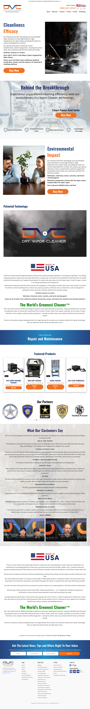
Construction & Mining (44, 687)
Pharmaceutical (42, 695)
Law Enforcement (42, 667)
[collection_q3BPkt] (28, 412)
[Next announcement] (86, 1)
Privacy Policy (57, 665)
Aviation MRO (41, 671)
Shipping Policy (58, 669)
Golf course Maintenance (44, 693)
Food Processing (42, 691)
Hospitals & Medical (43, 675)
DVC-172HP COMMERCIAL (76, 381)
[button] (78, 8)
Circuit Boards (41, 673)
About (23, 667)
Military (40, 665)
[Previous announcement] (4, 1)
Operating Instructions (59, 675)
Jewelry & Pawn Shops (44, 677)
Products (24, 673)
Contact (24, 671)
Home (23, 665)
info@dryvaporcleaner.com (9, 671)
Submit (69, 653)
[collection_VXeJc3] (62, 412)
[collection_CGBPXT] (45, 412)
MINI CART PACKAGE (34, 381)
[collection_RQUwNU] (80, 412)
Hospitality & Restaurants (44, 689)
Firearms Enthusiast (43, 669)
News (23, 669)
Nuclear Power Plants (44, 685)
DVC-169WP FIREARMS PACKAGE (13, 382)
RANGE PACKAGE (55, 381)
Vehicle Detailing (42, 697)
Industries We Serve (27, 677)
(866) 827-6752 (67, 8)
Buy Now (14, 70)
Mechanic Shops (42, 683)
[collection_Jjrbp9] (10, 412)
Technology (25, 679)
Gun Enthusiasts (26, 675)
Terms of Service (58, 667)
